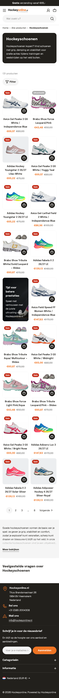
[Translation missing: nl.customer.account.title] (48, 10)
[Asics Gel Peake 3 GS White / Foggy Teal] (44, 149)
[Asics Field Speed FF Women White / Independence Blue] (44, 291)
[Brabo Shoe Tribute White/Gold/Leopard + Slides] (16, 243)
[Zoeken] (52, 19)
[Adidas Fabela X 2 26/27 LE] (44, 243)
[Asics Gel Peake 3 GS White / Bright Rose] (16, 428)
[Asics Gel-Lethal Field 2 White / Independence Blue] (44, 196)
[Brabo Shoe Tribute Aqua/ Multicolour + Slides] (16, 338)
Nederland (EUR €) (17, 678)
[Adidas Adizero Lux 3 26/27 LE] (44, 428)
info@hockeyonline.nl (20, 620)
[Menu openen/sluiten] (4, 10)
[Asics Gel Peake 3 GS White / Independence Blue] (16, 102)
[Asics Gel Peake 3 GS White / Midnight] (44, 338)
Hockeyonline (18, 692)
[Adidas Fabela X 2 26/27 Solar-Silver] (16, 471)
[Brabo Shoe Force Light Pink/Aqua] (16, 385)
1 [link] (9, 510)
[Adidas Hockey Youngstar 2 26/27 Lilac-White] (16, 149)
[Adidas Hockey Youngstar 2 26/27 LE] (16, 196)
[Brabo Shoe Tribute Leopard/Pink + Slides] (44, 385)
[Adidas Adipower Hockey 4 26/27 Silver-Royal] (44, 471)
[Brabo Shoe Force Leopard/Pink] (44, 102)
